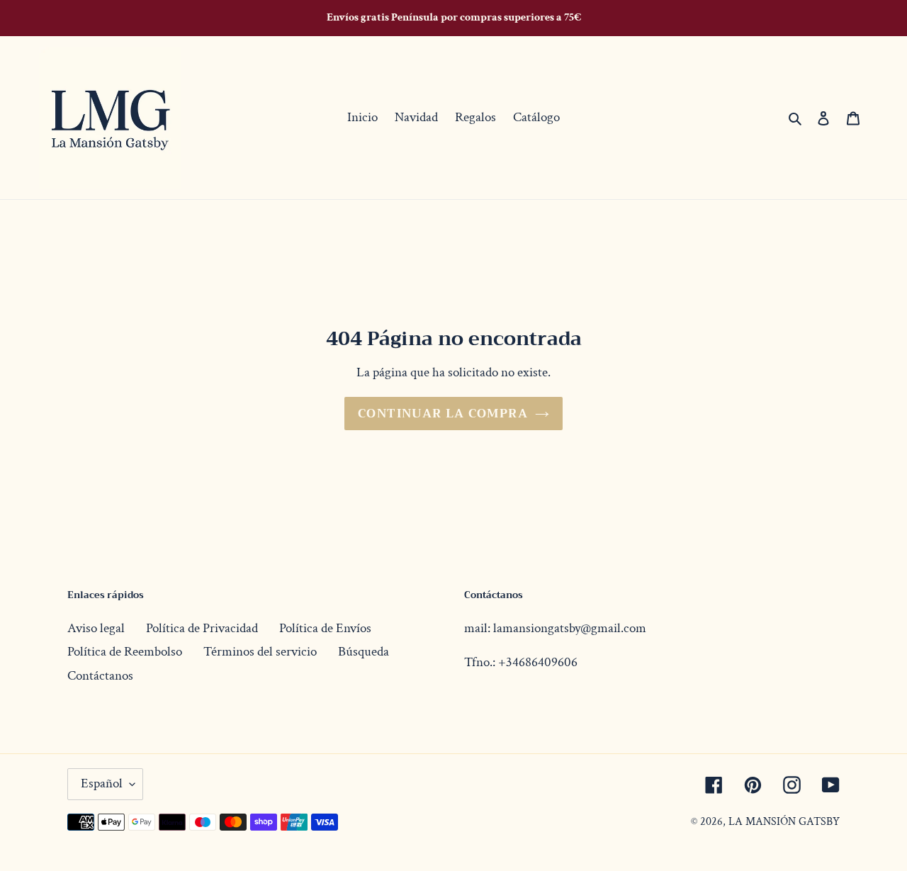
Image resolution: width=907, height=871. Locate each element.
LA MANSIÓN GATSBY (784, 821)
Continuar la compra (443, 413)
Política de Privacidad (202, 628)
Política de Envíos (325, 628)
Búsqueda (363, 652)
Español (102, 783)
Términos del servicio (260, 652)
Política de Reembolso (124, 652)
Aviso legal (96, 628)
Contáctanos (100, 676)
